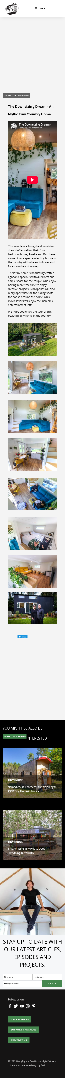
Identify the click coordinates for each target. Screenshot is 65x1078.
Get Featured (17, 1018)
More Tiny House (15, 736)
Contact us (19, 1038)
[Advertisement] (32, 47)
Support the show (21, 1028)
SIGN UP (52, 983)
